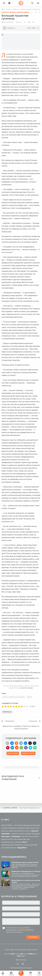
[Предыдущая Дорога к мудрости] (36, 12)
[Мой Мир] (25, 743)
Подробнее (21, 848)
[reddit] (17, 747)
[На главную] (2, 9)
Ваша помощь (21, 960)
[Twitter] (30, 743)
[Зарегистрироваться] (23, 964)
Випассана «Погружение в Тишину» (26, 871)
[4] (11, 706)
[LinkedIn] (12, 747)
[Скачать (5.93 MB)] (38, 28)
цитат (24, 954)
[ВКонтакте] (12, 743)
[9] (24, 706)
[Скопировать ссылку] (7, 743)
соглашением (24, 928)
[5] (13, 706)
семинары (16, 836)
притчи (29, 697)
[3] (8, 706)
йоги (24, 842)
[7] (19, 706)
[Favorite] (25, 22)
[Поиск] (32, 3)
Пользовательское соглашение (21, 968)
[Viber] (26, 747)
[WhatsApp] (21, 747)
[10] (27, 706)
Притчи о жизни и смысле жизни (15, 12)
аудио (21, 956)
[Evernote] (35, 747)
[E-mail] (29, 22)
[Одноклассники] (16, 743)
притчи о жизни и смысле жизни (13, 697)
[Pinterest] (7, 747)
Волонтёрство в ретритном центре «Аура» (26, 881)
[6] (16, 706)
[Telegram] (21, 743)
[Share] (33, 22)
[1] (3, 706)
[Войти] (38, 3)
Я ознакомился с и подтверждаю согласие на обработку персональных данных (20, 930)
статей (15, 954)
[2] (5, 706)
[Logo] (21, 3)
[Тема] (10, 3)
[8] (21, 706)
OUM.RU (17, 950)
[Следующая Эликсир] (39, 12)
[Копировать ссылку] (39, 778)
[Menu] (4, 3)
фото (32, 954)
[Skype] (30, 747)
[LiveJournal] (34, 743)
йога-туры (5, 836)
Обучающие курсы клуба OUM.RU (25, 862)
